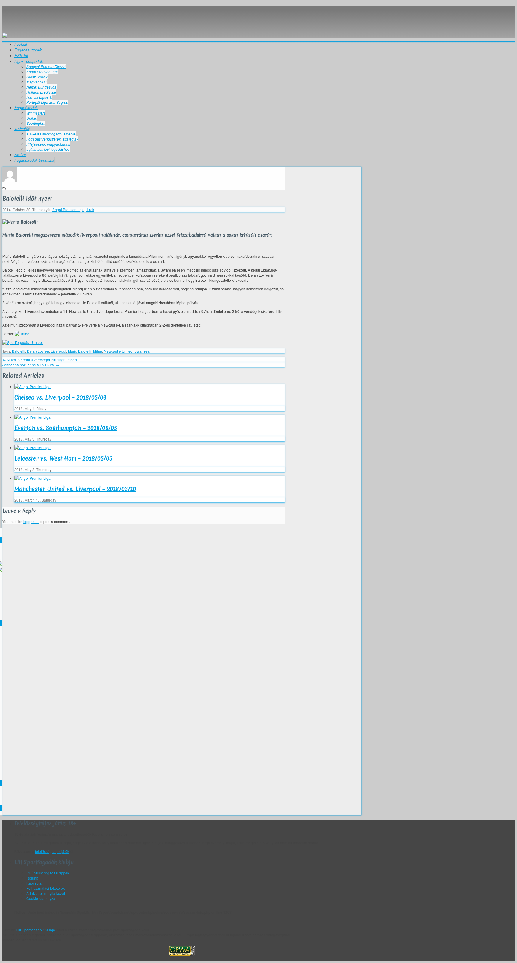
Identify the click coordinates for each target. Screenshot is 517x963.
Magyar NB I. (36, 81)
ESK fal (21, 55)
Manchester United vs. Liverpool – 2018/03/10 (75, 489)
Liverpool (58, 350)
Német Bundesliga (41, 86)
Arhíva (20, 154)
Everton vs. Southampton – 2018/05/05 (65, 428)
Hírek (90, 209)
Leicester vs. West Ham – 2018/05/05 (63, 458)
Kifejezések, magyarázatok (48, 144)
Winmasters (35, 112)
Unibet (31, 118)
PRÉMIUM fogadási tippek (47, 872)
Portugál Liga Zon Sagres (47, 102)
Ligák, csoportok (28, 61)
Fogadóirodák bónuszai (34, 160)
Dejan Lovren (38, 350)
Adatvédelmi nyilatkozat (45, 893)
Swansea (142, 350)
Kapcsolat (34, 883)
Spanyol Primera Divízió (46, 66)
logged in (31, 521)
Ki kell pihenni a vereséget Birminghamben (39, 359)
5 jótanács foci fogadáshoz (48, 149)
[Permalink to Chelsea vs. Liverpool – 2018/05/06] (32, 386)
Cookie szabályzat (41, 898)
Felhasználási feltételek (45, 888)
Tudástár (21, 128)
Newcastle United (118, 350)
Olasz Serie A (37, 76)
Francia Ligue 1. (39, 97)
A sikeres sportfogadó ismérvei (51, 133)
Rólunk (32, 877)
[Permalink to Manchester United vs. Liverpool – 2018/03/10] (32, 478)
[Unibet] (22, 333)
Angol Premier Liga (42, 71)
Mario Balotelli (79, 350)
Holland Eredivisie (41, 92)
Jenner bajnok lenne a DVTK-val (30, 364)
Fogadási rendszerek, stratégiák (52, 138)
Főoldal (20, 44)
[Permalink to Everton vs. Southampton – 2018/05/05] (32, 417)
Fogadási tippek (28, 50)
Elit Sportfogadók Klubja (181, 17)
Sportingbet (35, 123)
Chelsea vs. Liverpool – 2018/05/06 (60, 397)
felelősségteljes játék (52, 851)
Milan (97, 350)
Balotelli (18, 350)
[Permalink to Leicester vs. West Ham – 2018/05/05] (32, 447)
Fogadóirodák (26, 107)
